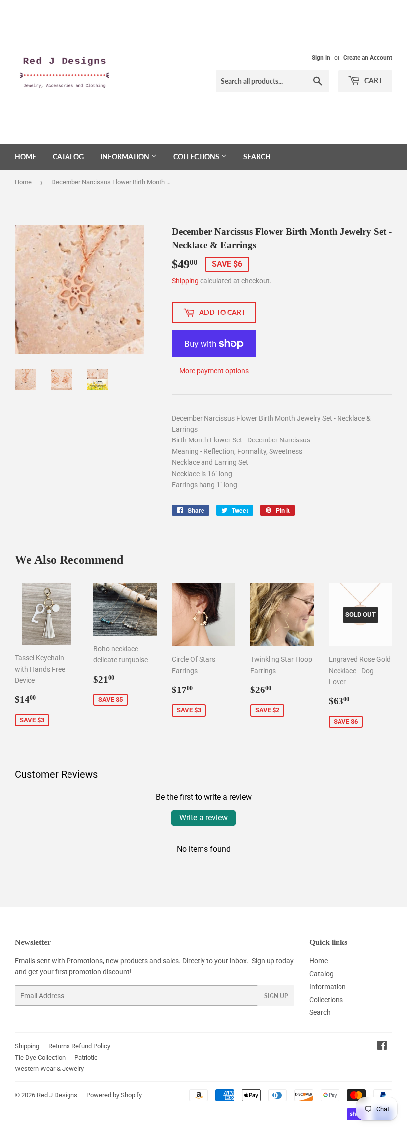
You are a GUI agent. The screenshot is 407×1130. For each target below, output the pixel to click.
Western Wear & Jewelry (49, 1068)
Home (25, 156)
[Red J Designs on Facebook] (382, 1047)
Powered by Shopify (114, 1095)
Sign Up (276, 996)
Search (257, 156)
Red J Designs (57, 1095)
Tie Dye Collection (40, 1057)
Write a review (203, 817)
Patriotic (86, 1057)
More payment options (214, 371)
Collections (197, 156)
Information (125, 156)
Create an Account (367, 57)
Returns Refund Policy (79, 1046)
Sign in (321, 57)
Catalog (68, 156)
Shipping (185, 281)
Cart (372, 80)
